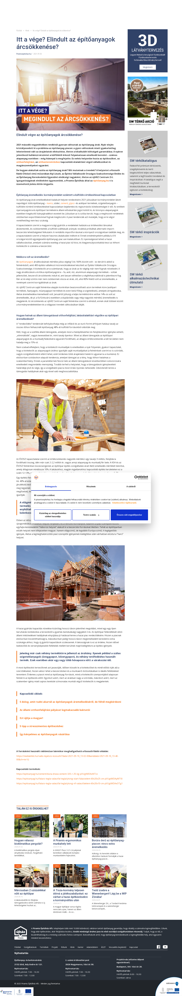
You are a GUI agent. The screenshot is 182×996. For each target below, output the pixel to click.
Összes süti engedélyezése (129, 515)
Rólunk (64, 947)
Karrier (80, 947)
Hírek (27, 31)
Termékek (44, 947)
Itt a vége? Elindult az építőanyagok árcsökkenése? (52, 31)
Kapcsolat (133, 947)
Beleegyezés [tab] (51, 486)
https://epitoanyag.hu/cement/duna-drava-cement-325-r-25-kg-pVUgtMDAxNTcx (57, 773)
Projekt (55, 947)
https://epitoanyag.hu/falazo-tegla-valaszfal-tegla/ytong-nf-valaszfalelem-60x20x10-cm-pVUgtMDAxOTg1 (69, 783)
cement (64, 203)
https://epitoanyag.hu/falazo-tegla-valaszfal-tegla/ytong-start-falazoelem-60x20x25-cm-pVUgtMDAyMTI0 (69, 778)
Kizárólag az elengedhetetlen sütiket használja (52, 515)
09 (38, 54)
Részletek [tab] (91, 486)
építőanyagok (26, 261)
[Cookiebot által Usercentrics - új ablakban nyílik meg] (136, 478)
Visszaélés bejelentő (117, 947)
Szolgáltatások (30, 947)
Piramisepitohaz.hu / (24, 54)
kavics (50, 203)
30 (41, 54)
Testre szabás (89, 515)
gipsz (71, 203)
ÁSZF (103, 947)
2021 (35, 54)
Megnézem (148, 67)
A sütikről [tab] (131, 486)
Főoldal (19, 31)
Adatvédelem (92, 947)
